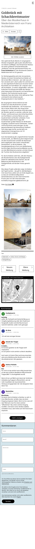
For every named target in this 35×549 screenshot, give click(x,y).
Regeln (19, 497)
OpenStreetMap (29, 301)
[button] (17, 288)
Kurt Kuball (8, 184)
